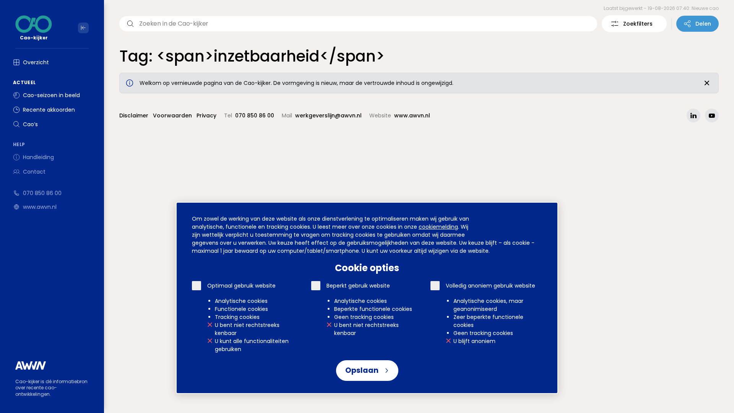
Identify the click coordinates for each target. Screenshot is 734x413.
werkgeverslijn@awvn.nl (328, 115)
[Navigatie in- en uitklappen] (83, 28)
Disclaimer (133, 115)
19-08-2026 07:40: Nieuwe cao (683, 8)
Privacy (206, 115)
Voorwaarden (172, 115)
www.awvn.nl (40, 207)
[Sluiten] (707, 83)
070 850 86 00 (42, 193)
